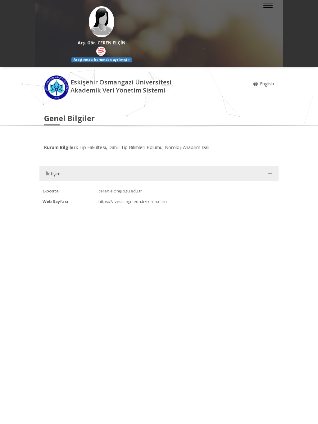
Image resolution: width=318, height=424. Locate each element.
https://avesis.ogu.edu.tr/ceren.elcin (132, 201)
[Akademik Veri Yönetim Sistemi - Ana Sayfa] (57, 87)
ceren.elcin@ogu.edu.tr (120, 191)
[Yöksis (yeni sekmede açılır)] (101, 51)
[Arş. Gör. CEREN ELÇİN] (101, 21)
